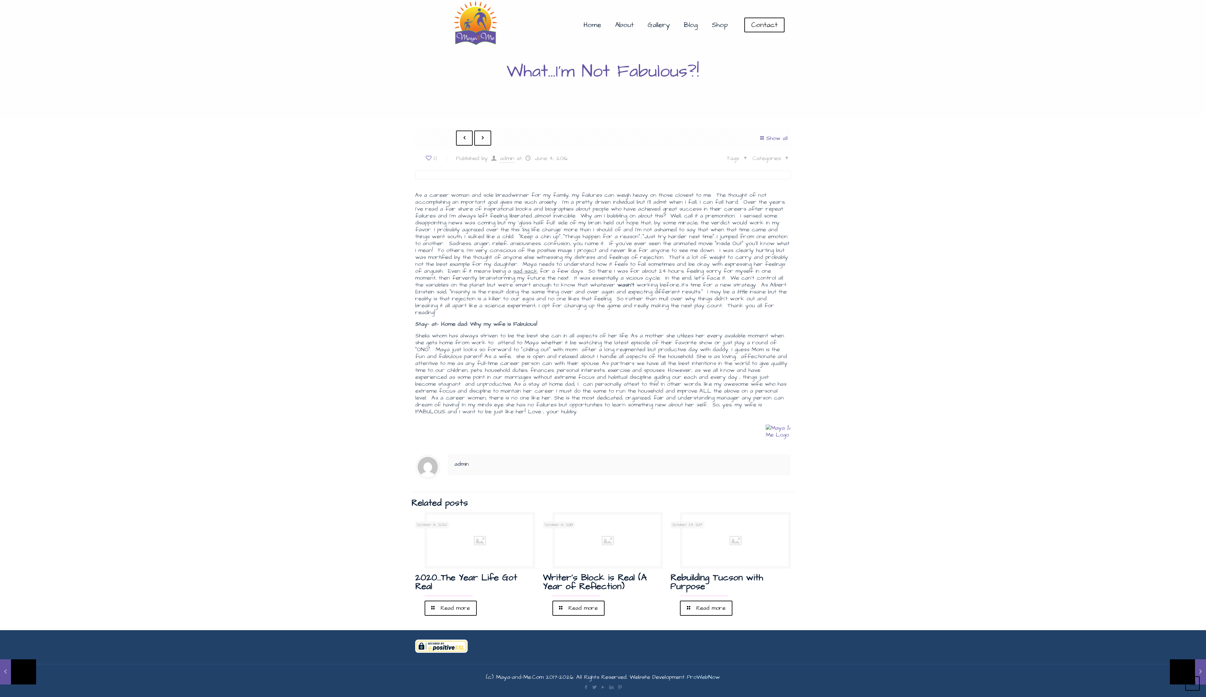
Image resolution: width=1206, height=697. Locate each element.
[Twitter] (594, 687)
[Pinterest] (620, 687)
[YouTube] (603, 687)
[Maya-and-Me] (476, 25)
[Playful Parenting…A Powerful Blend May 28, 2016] (18, 671)
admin (507, 158)
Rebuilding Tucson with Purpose (717, 581)
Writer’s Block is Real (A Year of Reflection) (595, 581)
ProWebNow (703, 677)
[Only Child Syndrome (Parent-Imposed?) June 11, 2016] (1188, 671)
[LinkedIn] (611, 687)
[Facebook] (586, 687)
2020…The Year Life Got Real (466, 581)
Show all (777, 138)
